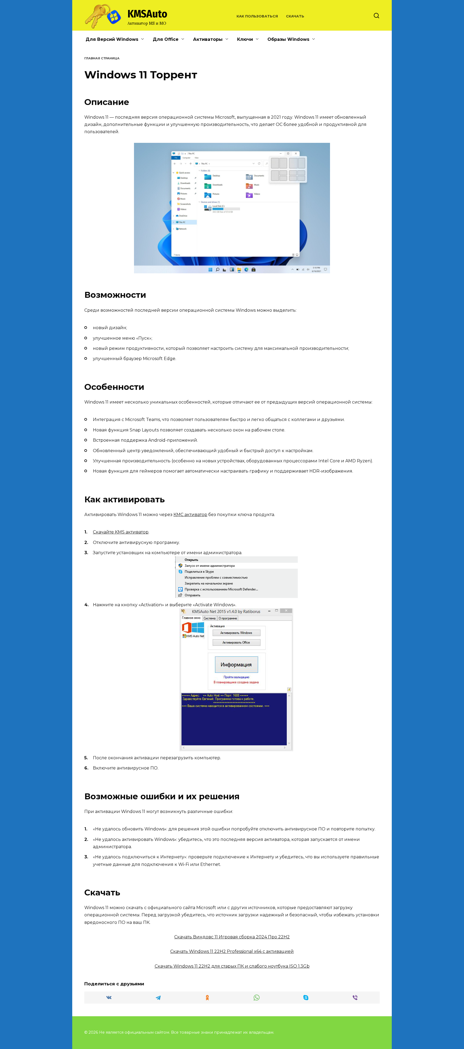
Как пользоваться (257, 16)
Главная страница (101, 58)
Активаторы (208, 39)
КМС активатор (190, 514)
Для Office (166, 39)
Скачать (295, 16)
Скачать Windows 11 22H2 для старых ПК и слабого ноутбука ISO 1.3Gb (232, 966)
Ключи (245, 39)
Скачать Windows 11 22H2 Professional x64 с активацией (232, 951)
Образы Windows (288, 39)
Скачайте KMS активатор (120, 532)
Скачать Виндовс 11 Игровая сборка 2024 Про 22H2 (232, 936)
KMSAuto (147, 14)
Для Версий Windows (112, 39)
